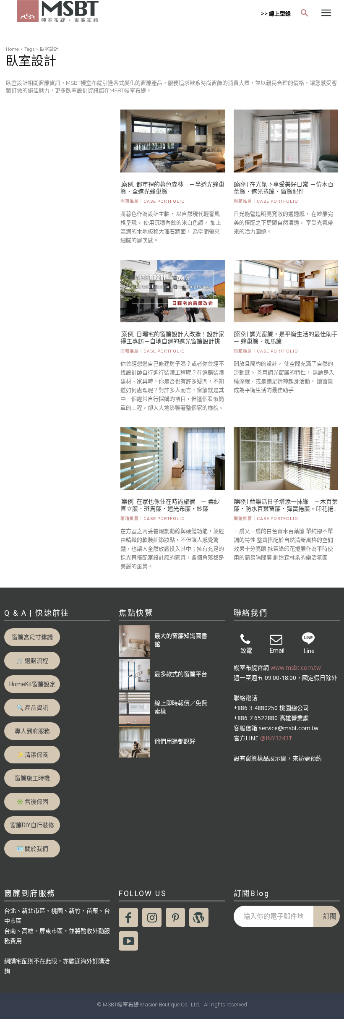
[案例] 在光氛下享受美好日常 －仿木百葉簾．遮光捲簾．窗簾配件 (284, 188)
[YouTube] (128, 941)
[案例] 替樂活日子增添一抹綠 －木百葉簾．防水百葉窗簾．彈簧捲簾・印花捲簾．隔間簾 (286, 505)
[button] (304, 13)
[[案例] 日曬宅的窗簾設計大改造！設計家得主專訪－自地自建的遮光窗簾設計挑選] (172, 291)
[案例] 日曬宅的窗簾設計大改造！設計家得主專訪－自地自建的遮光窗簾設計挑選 (172, 338)
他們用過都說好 (174, 741)
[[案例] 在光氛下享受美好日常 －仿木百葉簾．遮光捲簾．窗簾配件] (286, 141)
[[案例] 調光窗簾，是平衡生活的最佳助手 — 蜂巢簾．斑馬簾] (286, 291)
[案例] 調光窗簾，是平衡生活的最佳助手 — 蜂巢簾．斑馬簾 (286, 338)
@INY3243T (276, 738)
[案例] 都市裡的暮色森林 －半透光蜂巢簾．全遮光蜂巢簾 (172, 188)
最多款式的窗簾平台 (180, 674)
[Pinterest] (175, 917)
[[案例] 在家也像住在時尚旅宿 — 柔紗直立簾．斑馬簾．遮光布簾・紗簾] (172, 458)
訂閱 (329, 916)
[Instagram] (152, 917)
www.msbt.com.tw (296, 667)
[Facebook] (128, 917)
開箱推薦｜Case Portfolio (152, 201)
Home (12, 49)
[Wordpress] (198, 917)
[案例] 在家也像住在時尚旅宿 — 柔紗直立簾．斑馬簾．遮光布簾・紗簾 (170, 505)
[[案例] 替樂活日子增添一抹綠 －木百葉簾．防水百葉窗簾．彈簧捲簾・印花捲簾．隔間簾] (286, 458)
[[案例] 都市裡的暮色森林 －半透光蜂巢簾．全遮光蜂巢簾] (172, 141)
